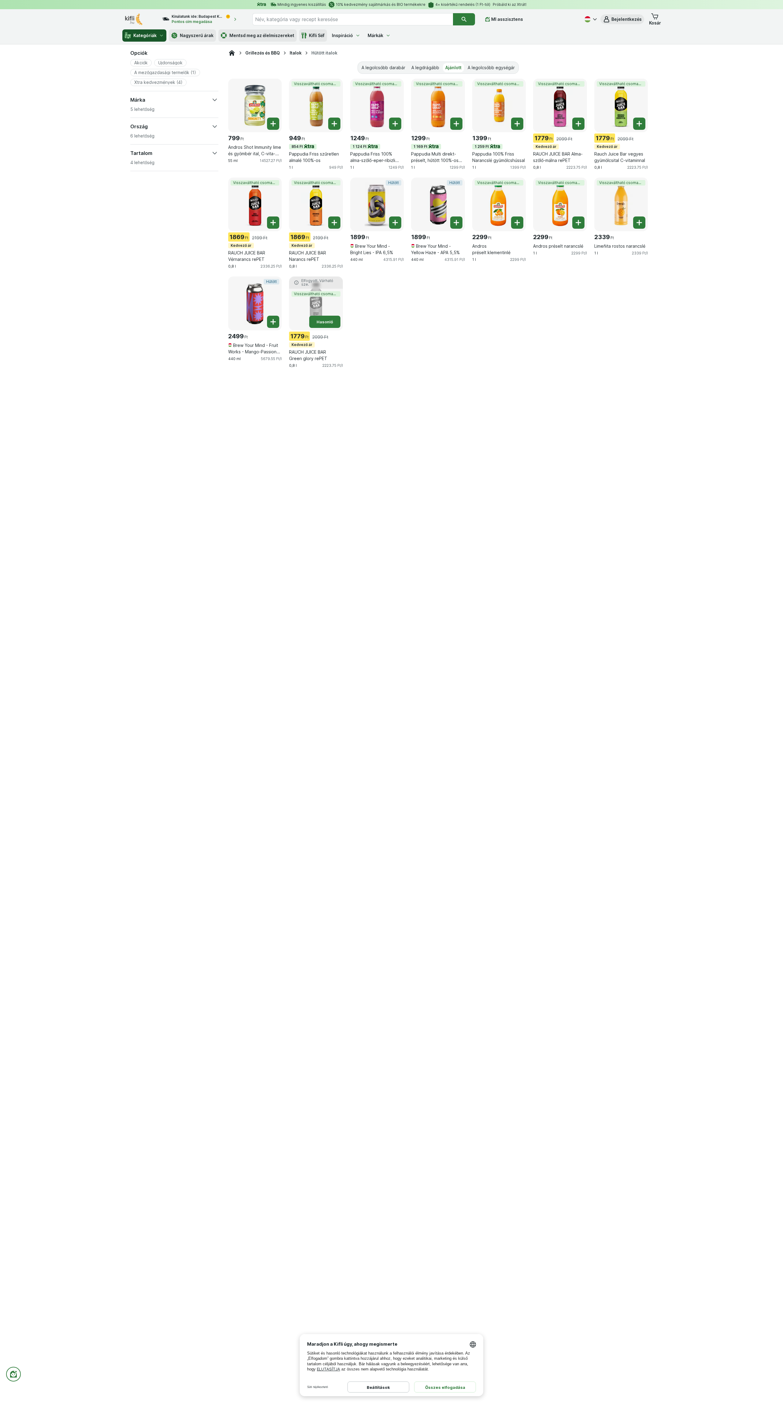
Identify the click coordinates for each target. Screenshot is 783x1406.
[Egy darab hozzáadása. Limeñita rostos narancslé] (639, 222)
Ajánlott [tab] (453, 67)
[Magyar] (590, 19)
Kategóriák (145, 35)
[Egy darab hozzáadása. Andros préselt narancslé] (578, 222)
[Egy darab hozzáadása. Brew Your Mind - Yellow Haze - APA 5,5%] (456, 222)
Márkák (375, 35)
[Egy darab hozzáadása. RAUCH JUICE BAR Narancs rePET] (334, 222)
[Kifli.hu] (232, 53)
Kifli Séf (317, 35)
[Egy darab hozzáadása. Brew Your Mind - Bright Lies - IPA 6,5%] (395, 222)
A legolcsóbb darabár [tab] (383, 67)
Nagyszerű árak (196, 35)
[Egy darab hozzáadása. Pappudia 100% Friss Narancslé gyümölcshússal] (517, 124)
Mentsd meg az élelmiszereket (261, 35)
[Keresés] (464, 19)
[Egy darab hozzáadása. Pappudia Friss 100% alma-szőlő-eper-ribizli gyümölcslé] (395, 124)
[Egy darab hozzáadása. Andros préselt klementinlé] (517, 222)
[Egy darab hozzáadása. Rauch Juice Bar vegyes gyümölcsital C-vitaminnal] (639, 124)
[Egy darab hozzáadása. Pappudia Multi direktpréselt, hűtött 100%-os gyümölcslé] (456, 124)
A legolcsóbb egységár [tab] (491, 67)
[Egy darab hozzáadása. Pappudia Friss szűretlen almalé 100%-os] (334, 124)
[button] (622, 19)
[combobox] (352, 19)
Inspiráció (342, 35)
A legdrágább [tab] (425, 67)
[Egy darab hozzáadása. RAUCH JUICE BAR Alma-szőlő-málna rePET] (578, 124)
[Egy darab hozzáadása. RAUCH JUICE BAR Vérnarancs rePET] (273, 222)
